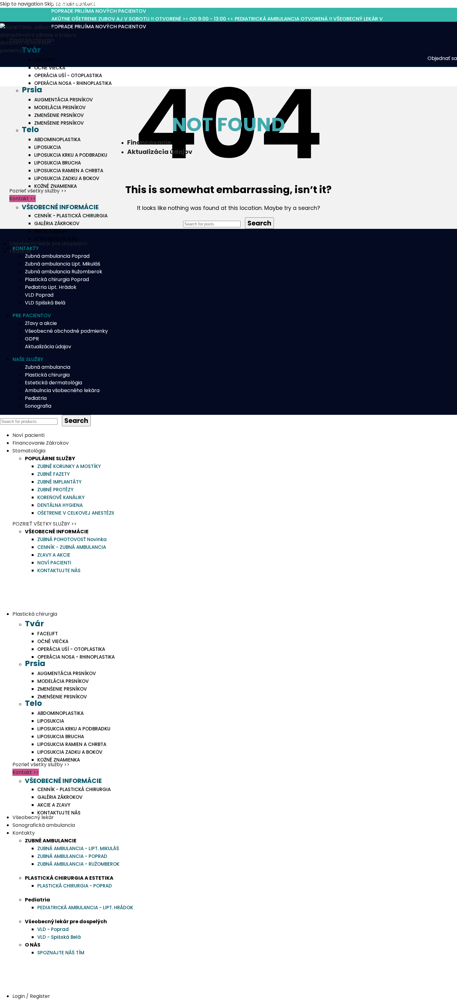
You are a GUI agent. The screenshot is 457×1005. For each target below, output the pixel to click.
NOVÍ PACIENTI (54, 562)
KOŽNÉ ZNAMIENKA (55, 186)
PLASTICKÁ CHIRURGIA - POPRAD (74, 885)
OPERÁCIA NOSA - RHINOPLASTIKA (73, 83)
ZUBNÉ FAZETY (53, 474)
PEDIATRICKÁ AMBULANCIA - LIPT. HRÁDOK (85, 907)
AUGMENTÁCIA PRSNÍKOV (63, 99)
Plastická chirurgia (47, 374)
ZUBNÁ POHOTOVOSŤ (72, 539)
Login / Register (31, 996)
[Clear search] (243, 223)
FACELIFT (44, 60)
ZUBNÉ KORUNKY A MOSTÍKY (69, 466)
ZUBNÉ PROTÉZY (55, 489)
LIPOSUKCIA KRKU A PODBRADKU (70, 155)
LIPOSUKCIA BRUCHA (57, 163)
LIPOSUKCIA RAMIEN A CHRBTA (68, 170)
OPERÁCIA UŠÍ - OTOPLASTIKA (68, 75)
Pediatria (36, 398)
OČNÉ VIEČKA (49, 67)
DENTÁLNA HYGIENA (60, 505)
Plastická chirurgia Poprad (57, 279)
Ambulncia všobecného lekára (62, 390)
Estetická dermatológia (53, 382)
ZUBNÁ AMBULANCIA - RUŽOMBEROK (78, 864)
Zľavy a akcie (41, 323)
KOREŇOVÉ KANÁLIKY (61, 497)
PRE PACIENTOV (31, 315)
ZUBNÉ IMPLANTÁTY (59, 482)
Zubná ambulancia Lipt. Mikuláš (62, 263)
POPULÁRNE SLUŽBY (50, 458)
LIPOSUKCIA (47, 147)
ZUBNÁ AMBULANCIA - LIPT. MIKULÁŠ (78, 848)
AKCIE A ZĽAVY (50, 231)
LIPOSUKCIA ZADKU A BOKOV (66, 178)
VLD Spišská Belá (45, 302)
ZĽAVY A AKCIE (53, 555)
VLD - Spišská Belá (59, 937)
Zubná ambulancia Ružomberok (63, 271)
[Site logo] (39, 50)
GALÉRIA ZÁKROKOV (56, 223)
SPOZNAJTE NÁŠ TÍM (60, 952)
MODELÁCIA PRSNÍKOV (59, 107)
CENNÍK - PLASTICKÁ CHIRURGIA (71, 215)
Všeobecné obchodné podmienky (66, 331)
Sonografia (38, 406)
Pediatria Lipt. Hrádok (50, 287)
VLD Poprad (39, 295)
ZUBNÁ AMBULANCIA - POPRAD (72, 856)
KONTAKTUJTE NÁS (55, 239)
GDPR (32, 338)
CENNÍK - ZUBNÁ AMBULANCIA (71, 547)
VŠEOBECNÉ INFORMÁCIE (60, 207)
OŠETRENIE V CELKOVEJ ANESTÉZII (75, 513)
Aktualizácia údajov (48, 346)
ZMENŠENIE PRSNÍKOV (59, 115)
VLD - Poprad (53, 929)
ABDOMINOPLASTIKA (57, 139)
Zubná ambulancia (47, 367)
